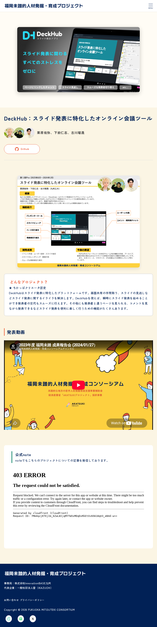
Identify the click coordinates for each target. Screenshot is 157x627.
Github (25, 149)
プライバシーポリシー (32, 600)
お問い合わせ (11, 600)
